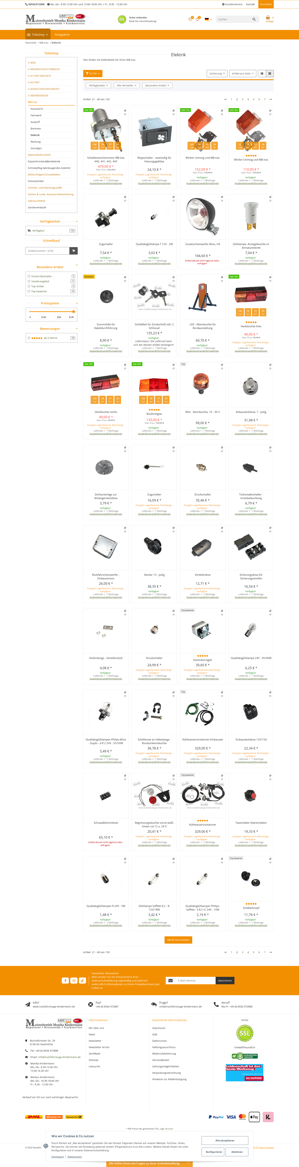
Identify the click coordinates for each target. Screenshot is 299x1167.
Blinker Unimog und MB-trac (203, 157)
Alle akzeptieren (224, 1140)
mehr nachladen (178, 940)
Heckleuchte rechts (106, 412)
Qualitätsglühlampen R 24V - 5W (106, 906)
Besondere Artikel (156, 85)
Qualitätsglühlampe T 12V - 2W (154, 244)
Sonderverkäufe (37, 207)
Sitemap (93, 1060)
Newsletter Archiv (99, 1047)
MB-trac (32, 102)
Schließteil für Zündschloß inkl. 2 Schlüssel (154, 326)
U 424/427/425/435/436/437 (44, 89)
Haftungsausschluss (164, 1047)
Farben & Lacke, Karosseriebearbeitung (51, 194)
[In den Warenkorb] (73, 251)
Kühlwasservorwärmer (202, 824)
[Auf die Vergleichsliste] (125, 110)
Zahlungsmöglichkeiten (165, 1066)
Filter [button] (93, 73)
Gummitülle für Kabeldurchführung (105, 326)
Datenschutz (74, 1156)
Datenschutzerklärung (104, 980)
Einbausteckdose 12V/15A (251, 739)
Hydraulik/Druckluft (39, 154)
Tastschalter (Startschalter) (251, 822)
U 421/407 (33, 82)
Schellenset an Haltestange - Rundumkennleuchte (154, 741)
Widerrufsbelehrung (164, 1053)
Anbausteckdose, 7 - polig (251, 412)
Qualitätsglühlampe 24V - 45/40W (251, 658)
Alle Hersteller (125, 85)
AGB (154, 1034)
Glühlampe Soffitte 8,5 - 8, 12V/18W (154, 907)
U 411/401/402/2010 (39, 75)
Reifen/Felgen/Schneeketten (44, 174)
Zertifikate (94, 1053)
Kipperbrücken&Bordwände (44, 161)
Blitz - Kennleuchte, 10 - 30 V (202, 412)
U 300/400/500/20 (38, 95)
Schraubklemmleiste (106, 822)
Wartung (36, 141)
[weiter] (271, 99)
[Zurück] (226, 99)
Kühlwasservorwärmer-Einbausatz (202, 739)
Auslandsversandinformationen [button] (106, 183)
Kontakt (250, 4)
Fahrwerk (36, 115)
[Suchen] (255, 19)
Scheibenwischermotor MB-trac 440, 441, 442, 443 (106, 159)
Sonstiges (36, 148)
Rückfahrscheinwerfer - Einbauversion (106, 576)
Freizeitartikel (36, 181)
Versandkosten (160, 1060)
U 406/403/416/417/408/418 (44, 69)
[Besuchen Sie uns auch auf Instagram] (73, 981)
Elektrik (35, 135)
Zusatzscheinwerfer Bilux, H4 (202, 244)
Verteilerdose (203, 574)
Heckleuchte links (251, 326)
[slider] (74, 312)
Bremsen (36, 128)
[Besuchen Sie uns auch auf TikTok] (82, 981)
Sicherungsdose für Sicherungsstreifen (251, 576)
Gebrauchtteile (36, 200)
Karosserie (37, 108)
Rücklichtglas (154, 413)
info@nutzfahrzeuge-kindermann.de (59, 1057)
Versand (169, 1128)
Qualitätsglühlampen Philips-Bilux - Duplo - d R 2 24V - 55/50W (106, 741)
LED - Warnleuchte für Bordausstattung (203, 326)
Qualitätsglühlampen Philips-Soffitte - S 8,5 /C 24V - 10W (202, 907)
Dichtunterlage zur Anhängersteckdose (105, 496)
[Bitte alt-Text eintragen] (122, 19)
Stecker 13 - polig (154, 574)
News (92, 1034)
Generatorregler (202, 660)
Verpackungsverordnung (166, 1072)
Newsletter (95, 1040)
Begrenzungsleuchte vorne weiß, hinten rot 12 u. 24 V (154, 824)
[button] (232, 4)
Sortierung (216, 73)
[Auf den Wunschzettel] (125, 114)
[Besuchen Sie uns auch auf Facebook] (65, 981)
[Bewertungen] (251, 155)
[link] (51, 62)
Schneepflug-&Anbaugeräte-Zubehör (49, 168)
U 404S (32, 62)
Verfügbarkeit (97, 85)
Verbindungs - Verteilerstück (106, 658)
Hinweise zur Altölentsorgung (169, 1079)
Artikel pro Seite (241, 73)
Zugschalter (106, 244)
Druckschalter (202, 494)
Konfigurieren (214, 1151)
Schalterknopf (251, 908)
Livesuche (94, 1066)
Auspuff (35, 122)
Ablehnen (237, 1151)
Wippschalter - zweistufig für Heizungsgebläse (154, 159)
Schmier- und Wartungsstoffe (45, 187)
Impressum (57, 1156)
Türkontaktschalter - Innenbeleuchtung (251, 496)
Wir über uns (96, 1028)
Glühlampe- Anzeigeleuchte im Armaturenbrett (251, 245)
